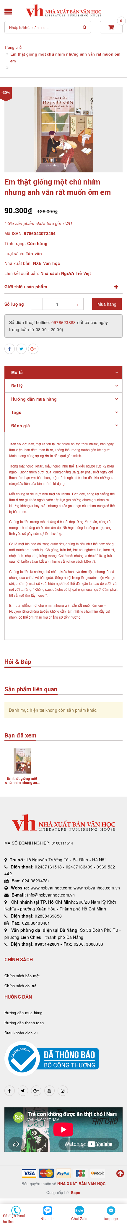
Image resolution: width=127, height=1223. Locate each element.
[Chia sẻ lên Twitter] (21, 349)
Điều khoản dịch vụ (21, 1033)
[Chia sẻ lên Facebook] (9, 349)
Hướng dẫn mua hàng (23, 1012)
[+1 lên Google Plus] (33, 349)
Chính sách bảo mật (22, 975)
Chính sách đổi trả (20, 986)
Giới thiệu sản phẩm (25, 286)
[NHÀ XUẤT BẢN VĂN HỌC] (64, 10)
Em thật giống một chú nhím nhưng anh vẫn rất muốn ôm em (22, 782)
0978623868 (64, 322)
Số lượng (14, 304)
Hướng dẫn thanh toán (24, 1022)
